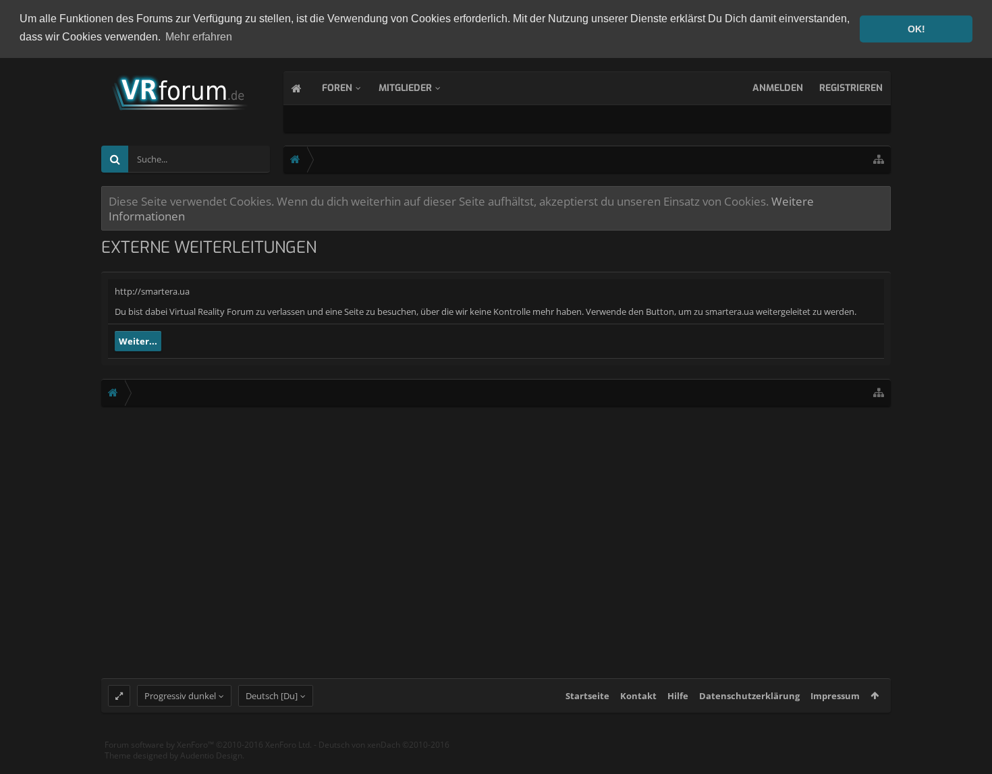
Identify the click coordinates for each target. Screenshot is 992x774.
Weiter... (138, 341)
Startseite (587, 696)
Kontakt (638, 696)
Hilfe (677, 696)
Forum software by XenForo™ (208, 744)
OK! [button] (916, 29)
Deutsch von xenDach (384, 744)
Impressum (835, 696)
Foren (337, 88)
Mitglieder (405, 88)
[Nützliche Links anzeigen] (878, 159)
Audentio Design (211, 755)
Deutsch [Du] (272, 696)
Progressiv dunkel (180, 696)
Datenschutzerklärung (749, 696)
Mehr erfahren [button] (198, 36)
